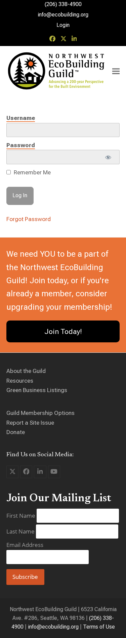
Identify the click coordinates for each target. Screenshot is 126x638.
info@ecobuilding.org (63, 14)
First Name (21, 515)
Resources (19, 380)
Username (20, 118)
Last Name (21, 531)
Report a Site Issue (30, 422)
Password (20, 145)
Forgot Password (28, 219)
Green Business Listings (36, 390)
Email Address (24, 545)
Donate (15, 432)
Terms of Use (99, 627)
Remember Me (31, 172)
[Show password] (108, 157)
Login (63, 25)
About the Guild (26, 371)
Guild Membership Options (40, 413)
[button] (116, 71)
